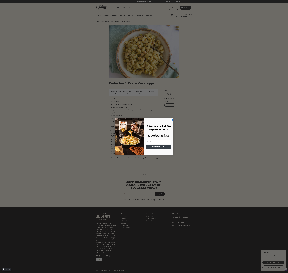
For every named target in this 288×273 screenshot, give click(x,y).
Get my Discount (158, 147)
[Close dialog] (171, 120)
